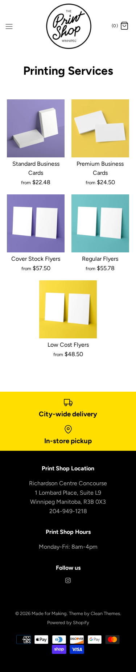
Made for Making (49, 613)
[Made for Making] (68, 26)
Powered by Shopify (68, 622)
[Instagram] (68, 581)
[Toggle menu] (9, 26)
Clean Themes (105, 613)
